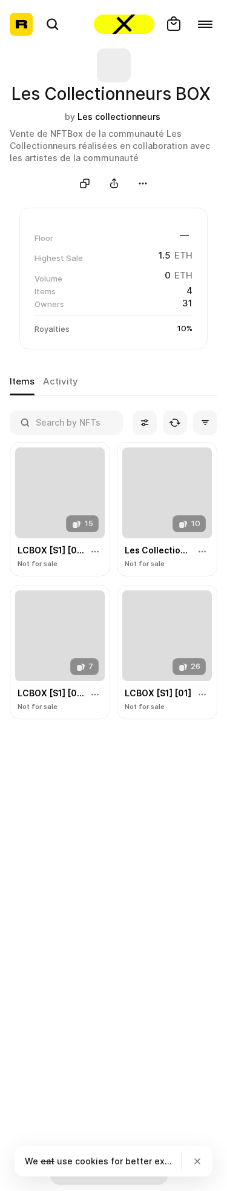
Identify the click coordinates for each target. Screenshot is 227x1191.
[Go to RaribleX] (124, 24)
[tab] (22, 382)
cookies (91, 1161)
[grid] (113, 581)
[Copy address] (84, 183)
